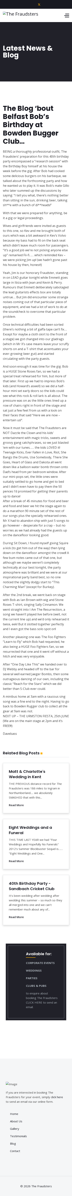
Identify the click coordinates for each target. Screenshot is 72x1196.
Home (14, 1114)
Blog (13, 1143)
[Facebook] (33, 4)
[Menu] (66, 15)
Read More (17, 805)
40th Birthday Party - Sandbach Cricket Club (32, 886)
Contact (15, 1151)
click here (57, 1097)
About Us (16, 1121)
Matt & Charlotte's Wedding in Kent (27, 774)
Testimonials (18, 1136)
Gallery (14, 1129)
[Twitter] (39, 4)
